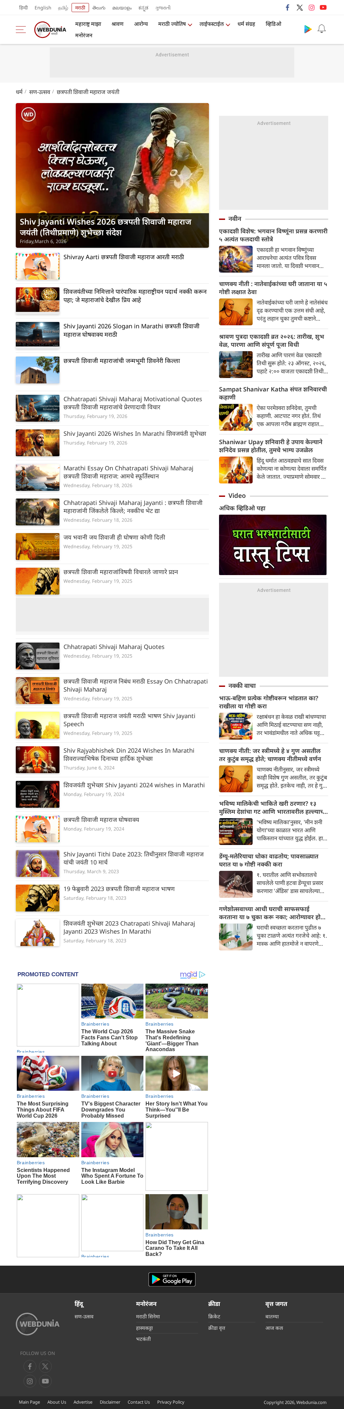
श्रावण (118, 24)
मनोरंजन (83, 35)
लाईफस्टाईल (212, 24)
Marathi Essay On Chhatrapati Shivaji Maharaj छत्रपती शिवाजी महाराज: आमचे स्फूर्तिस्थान (128, 472)
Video (237, 495)
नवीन (234, 218)
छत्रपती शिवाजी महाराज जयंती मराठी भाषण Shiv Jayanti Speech (129, 720)
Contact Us (139, 1402)
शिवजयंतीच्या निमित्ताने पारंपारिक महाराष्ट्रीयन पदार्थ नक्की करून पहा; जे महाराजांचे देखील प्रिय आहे (135, 295)
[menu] (22, 29)
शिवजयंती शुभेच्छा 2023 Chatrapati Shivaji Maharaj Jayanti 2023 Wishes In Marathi (129, 927)
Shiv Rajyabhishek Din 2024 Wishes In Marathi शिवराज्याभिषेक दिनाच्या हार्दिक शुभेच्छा (129, 754)
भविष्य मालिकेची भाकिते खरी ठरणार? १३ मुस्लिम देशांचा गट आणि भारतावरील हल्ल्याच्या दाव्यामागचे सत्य (273, 807)
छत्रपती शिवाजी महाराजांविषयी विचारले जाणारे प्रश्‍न (120, 572)
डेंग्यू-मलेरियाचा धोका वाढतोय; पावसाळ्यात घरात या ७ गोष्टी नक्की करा (268, 860)
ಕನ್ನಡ (143, 7)
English (43, 7)
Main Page (29, 1402)
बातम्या (272, 1316)
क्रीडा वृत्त (216, 1327)
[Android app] (172, 1279)
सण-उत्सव (39, 92)
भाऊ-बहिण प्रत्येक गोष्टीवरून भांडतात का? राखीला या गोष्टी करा (268, 702)
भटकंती (143, 1338)
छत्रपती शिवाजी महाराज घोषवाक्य (101, 819)
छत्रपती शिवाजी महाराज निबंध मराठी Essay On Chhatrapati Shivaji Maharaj (135, 685)
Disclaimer (110, 1402)
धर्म (19, 92)
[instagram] (311, 7)
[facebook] (288, 7)
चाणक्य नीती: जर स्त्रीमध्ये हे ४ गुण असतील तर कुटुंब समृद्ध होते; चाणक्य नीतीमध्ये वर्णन (270, 755)
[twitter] (300, 7)
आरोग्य (141, 24)
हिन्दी (23, 7)
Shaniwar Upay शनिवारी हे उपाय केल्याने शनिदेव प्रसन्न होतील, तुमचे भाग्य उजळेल (270, 446)
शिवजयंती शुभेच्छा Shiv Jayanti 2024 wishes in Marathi (134, 785)
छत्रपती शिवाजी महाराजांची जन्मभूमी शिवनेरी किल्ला (121, 361)
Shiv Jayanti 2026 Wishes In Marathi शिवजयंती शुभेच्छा (134, 433)
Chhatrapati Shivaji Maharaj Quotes (114, 647)
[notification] (321, 29)
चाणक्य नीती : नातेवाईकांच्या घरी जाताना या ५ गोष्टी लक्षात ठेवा (273, 288)
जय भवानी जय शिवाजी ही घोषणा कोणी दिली (114, 537)
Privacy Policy (170, 1402)
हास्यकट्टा (144, 1327)
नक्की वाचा (242, 685)
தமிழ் (63, 7)
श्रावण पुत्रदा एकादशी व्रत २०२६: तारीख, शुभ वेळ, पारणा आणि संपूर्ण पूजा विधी (271, 340)
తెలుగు (98, 7)
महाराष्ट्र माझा (88, 24)
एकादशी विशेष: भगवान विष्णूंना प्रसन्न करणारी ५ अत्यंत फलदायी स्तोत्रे (273, 235)
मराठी (80, 7)
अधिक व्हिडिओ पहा (242, 508)
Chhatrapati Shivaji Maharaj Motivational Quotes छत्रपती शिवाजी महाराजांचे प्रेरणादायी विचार (132, 403)
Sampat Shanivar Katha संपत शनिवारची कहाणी (273, 393)
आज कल (274, 1327)
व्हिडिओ (273, 24)
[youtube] (323, 7)
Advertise (83, 1402)
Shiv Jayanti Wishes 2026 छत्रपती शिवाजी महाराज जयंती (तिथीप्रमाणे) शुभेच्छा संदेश (105, 227)
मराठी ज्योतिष (172, 24)
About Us (56, 1402)
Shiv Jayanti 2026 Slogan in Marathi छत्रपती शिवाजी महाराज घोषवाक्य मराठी (131, 330)
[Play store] (308, 29)
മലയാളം (122, 7)
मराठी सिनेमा (148, 1316)
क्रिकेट (214, 1316)
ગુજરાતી (163, 7)
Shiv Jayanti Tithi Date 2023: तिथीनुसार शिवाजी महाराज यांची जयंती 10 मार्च (133, 858)
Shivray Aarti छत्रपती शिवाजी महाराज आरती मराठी (123, 257)
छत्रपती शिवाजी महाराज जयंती (88, 92)
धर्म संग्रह (246, 24)
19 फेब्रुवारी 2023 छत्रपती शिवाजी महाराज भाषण (119, 889)
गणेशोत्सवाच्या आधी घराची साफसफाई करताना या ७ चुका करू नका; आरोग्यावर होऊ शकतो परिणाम (272, 913)
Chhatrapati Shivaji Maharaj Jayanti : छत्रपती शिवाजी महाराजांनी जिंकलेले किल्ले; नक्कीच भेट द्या (133, 507)
